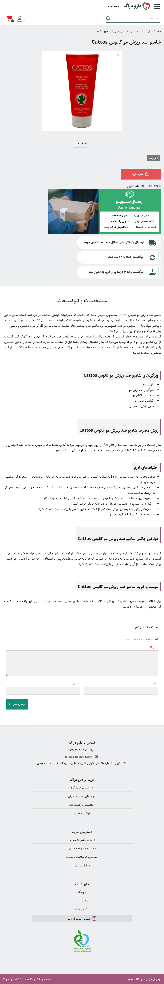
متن (155, 647)
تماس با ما (81, 909)
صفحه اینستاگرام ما (79, 918)
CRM (137, 979)
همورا (130, 979)
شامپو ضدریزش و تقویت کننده (110, 31)
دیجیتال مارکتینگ (152, 979)
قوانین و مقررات (81, 813)
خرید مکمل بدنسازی (81, 839)
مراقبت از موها (94, 336)
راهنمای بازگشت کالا (81, 804)
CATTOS (152, 186)
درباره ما (81, 900)
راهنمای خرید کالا (81, 787)
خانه (159, 31)
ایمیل (76, 683)
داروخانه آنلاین (43, 601)
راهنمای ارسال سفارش (81, 796)
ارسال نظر (18, 704)
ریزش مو (121, 331)
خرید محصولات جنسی (81, 848)
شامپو (133, 31)
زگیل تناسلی (81, 865)
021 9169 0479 (79, 750)
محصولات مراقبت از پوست (81, 857)
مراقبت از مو (146, 31)
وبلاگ (81, 892)
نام (155, 683)
